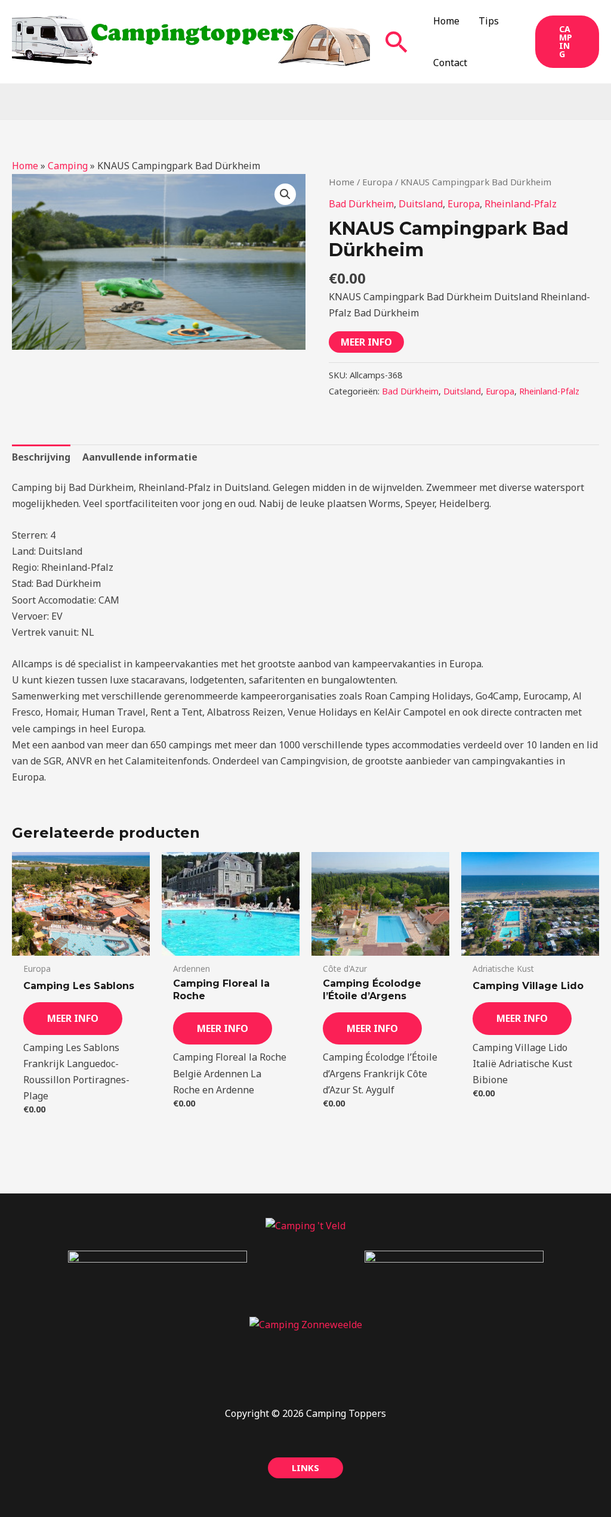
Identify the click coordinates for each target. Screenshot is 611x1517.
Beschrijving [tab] (41, 457)
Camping (68, 165)
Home (446, 20)
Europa (377, 182)
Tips (489, 20)
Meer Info (366, 342)
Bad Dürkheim (361, 203)
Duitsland (421, 203)
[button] (397, 42)
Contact (450, 62)
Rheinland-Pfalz (521, 203)
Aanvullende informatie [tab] (140, 457)
